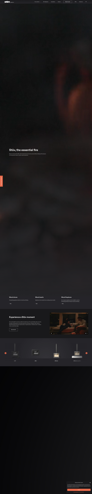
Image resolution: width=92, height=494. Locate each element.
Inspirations (53, 4)
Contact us (81, 4)
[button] (90, 482)
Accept (79, 489)
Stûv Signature (45, 4)
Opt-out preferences (76, 492)
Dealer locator (67, 4)
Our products (37, 4)
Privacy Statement (81, 492)
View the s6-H (13, 329)
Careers (59, 4)
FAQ (75, 4)
